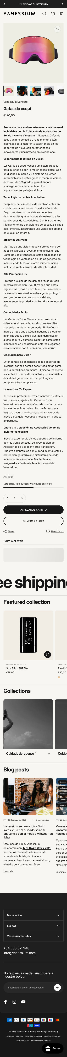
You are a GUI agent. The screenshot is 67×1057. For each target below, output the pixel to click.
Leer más (8, 871)
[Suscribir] (57, 987)
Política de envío (22, 1040)
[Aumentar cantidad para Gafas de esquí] (22, 498)
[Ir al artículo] (8, 91)
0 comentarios (42, 820)
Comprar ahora (33, 521)
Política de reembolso (15, 1036)
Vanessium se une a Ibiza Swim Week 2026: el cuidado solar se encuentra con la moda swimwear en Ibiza (28, 831)
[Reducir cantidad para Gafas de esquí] (7, 498)
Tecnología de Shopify (47, 1031)
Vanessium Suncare (15, 101)
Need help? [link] (57, 531)
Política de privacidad (33, 1036)
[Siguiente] (62, 4)
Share (11, 531)
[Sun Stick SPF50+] (28, 635)
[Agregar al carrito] (47, 654)
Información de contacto (41, 1040)
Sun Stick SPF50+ (17, 668)
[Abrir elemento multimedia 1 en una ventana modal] (57, 29)
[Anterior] (5, 4)
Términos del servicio (52, 1036)
